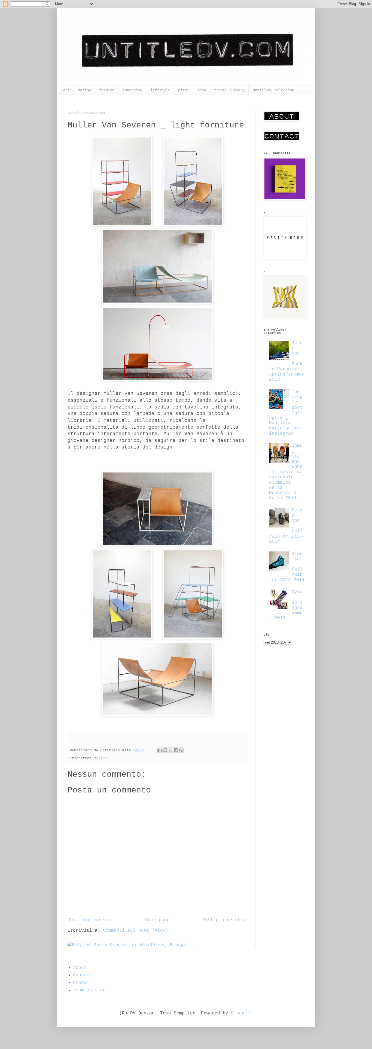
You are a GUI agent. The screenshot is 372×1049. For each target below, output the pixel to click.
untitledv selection (273, 90)
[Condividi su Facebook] (175, 750)
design (84, 90)
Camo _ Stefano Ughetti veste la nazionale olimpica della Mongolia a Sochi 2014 (286, 472)
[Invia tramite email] (160, 750)
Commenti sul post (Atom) (135, 930)
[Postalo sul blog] (165, 750)
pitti (183, 90)
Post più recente (90, 920)
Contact (82, 975)
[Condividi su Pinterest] (181, 750)
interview (132, 90)
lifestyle (160, 90)
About (80, 967)
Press (80, 982)
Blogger (240, 1013)
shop (201, 90)
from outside (89, 990)
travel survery (229, 90)
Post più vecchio (224, 920)
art (66, 90)
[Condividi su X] (170, 750)
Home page (157, 920)
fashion (106, 90)
